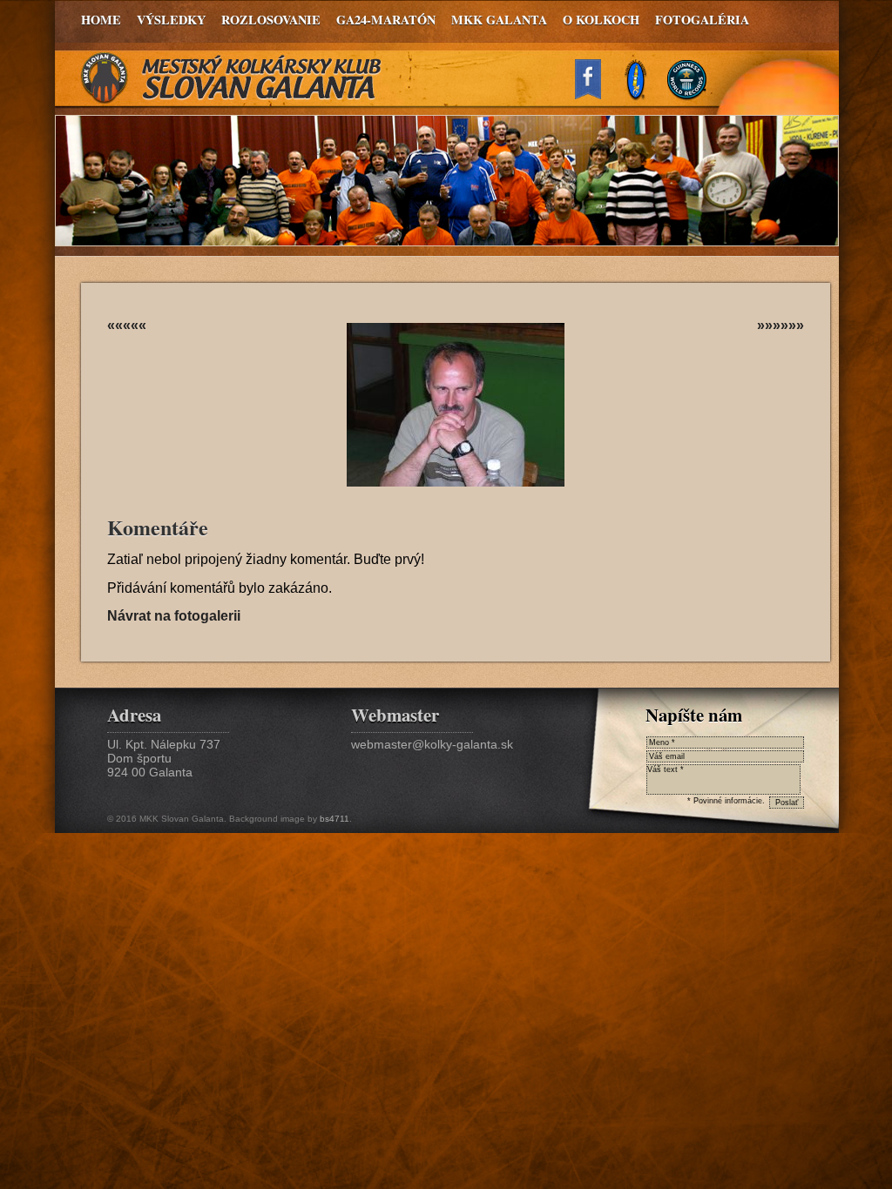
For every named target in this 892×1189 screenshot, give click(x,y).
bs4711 (334, 818)
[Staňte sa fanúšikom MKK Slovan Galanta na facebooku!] (596, 94)
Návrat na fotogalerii (173, 615)
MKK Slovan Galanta (231, 78)
